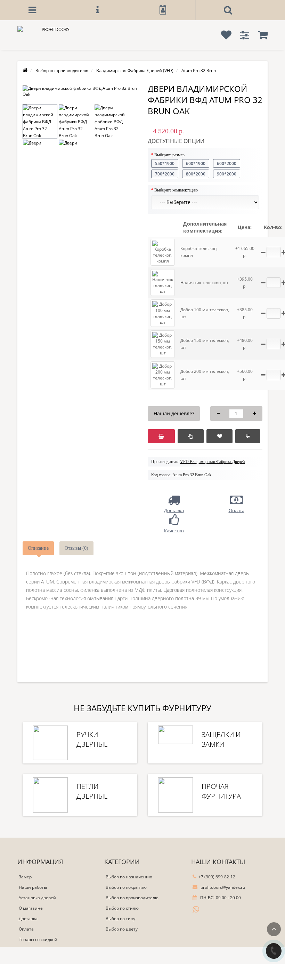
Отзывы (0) (76, 548)
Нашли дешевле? (174, 413)
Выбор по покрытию (126, 887)
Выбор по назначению (129, 877)
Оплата (26, 929)
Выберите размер (169, 154)
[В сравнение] (247, 436)
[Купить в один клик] (191, 436)
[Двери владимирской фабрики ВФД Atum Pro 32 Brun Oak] (80, 91)
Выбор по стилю (122, 908)
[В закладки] (219, 436)
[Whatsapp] (196, 908)
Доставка (28, 919)
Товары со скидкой (38, 939)
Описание (38, 548)
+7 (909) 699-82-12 (216, 877)
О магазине (31, 908)
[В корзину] (161, 436)
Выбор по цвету (122, 929)
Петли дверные (92, 791)
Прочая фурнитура (221, 791)
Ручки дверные (92, 739)
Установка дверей (37, 898)
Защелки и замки (221, 739)
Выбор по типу (120, 919)
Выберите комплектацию (176, 190)
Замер (25, 877)
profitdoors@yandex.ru (222, 887)
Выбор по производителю (132, 898)
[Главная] (25, 70)
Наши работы (33, 887)
